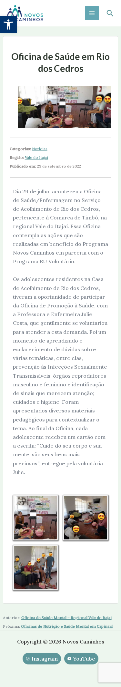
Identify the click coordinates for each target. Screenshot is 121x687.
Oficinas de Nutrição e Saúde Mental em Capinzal (67, 626)
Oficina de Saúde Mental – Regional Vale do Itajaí (66, 617)
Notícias (39, 148)
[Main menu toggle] (92, 13)
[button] (8, 24)
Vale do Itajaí (36, 157)
